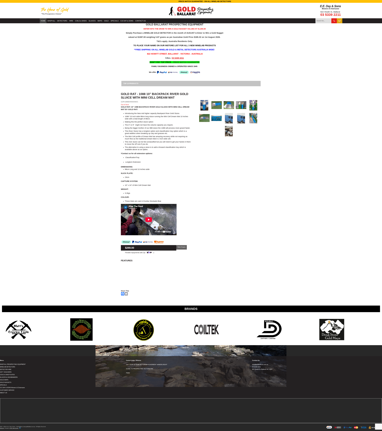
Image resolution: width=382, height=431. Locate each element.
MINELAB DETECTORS (7, 367)
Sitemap (2, 428)
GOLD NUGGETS (5, 382)
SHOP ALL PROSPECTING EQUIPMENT (13, 364)
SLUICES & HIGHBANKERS (9, 377)
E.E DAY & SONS (127, 21)
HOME (43, 21)
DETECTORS (62, 21)
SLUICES (92, 21)
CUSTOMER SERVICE (7, 390)
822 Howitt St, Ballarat (330, 12)
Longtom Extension (133, 162)
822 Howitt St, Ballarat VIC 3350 (262, 369)
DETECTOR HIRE (5, 369)
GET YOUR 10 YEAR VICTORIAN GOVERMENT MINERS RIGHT (146, 364)
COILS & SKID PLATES (7, 374)
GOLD (106, 21)
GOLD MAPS (4, 380)
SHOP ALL (51, 21)
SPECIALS (115, 21)
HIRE (71, 21)
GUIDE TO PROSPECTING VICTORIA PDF (139, 369)
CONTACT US (140, 21)
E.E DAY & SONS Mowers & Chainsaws (12, 387)
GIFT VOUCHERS (5, 372)
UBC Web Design (14, 428)
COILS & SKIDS (81, 21)
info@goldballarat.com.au (260, 364)
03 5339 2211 (330, 14)
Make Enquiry (182, 247)
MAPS (100, 21)
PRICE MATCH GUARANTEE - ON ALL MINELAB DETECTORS (191, 1)
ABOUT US (3, 393)
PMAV (128, 373)
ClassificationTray (132, 157)
